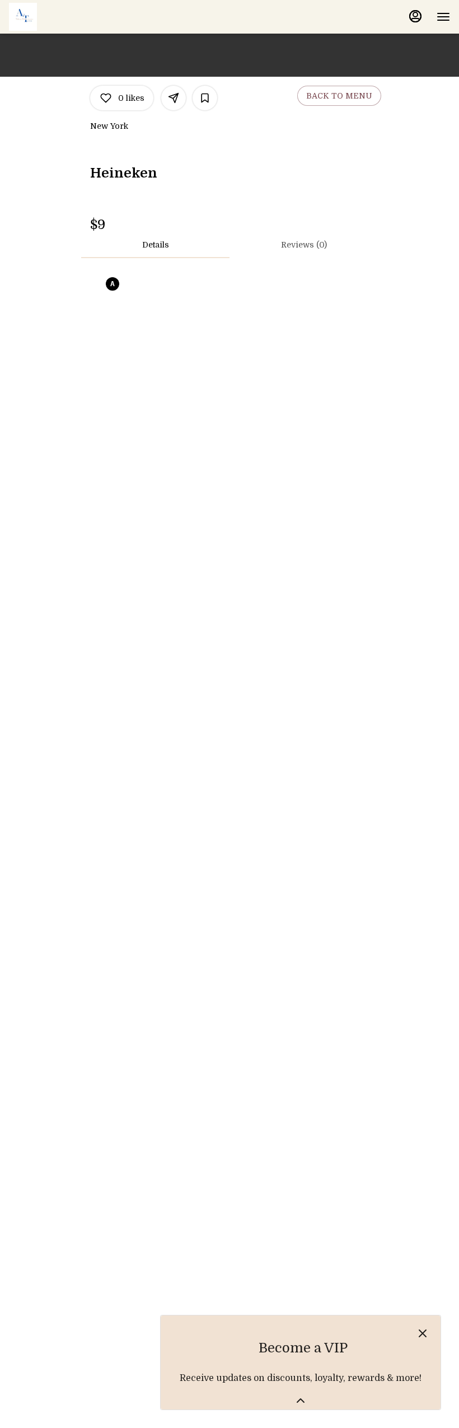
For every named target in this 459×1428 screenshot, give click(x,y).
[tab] (155, 244)
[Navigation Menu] (443, 16)
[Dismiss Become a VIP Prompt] (422, 1333)
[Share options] (173, 98)
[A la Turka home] (59, 17)
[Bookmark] (205, 98)
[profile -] (415, 16)
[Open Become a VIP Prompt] (300, 1400)
